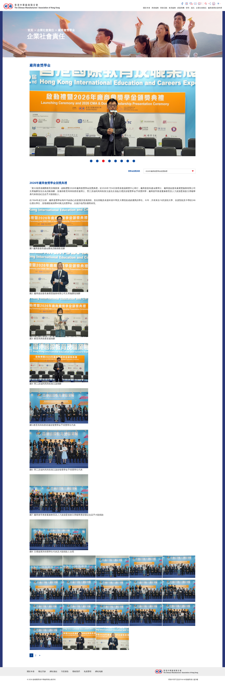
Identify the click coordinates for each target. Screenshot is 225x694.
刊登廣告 (65, 671)
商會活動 (163, 8)
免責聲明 (87, 671)
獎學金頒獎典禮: (134, 171)
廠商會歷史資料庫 (215, 8)
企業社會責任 (201, 8)
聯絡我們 (76, 671)
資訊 (192, 8)
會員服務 (172, 8)
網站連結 (53, 671)
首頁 (30, 30)
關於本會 (146, 8)
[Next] (40, 655)
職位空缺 (42, 671)
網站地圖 (99, 671)
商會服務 (155, 8)
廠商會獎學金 (66, 30)
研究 (187, 8)
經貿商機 (180, 8)
